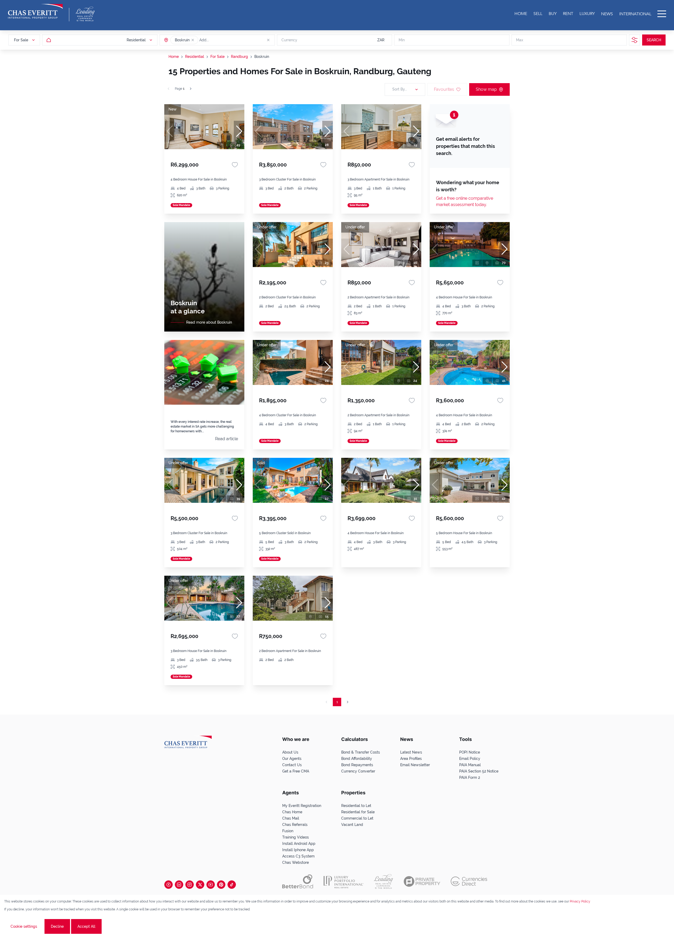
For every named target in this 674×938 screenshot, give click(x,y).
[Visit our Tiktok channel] (231, 884)
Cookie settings (24, 926)
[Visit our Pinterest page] (221, 884)
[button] (193, 40)
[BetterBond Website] (297, 881)
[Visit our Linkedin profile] (179, 884)
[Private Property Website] (422, 881)
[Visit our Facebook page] (168, 884)
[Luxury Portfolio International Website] (343, 881)
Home (173, 56)
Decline (57, 926)
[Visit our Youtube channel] (210, 884)
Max (519, 40)
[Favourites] (235, 165)
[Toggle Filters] (634, 40)
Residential (194, 56)
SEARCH (654, 40)
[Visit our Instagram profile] (189, 884)
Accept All (86, 926)
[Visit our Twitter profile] (200, 884)
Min (402, 40)
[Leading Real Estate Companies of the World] (85, 14)
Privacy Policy (580, 901)
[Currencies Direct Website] (469, 881)
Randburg (239, 56)
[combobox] (219, 40)
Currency (289, 40)
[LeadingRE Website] (383, 881)
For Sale (217, 56)
